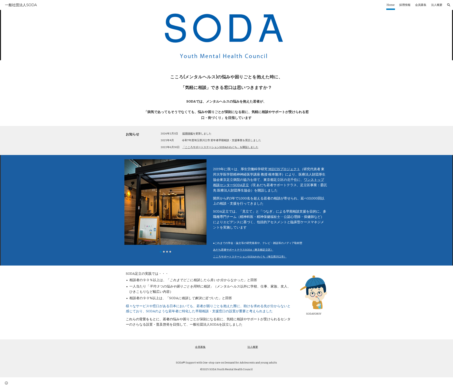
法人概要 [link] (436, 5)
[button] (449, 5)
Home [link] (391, 5)
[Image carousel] (165, 206)
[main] (226, 93)
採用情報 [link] (405, 5)
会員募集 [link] (420, 5)
